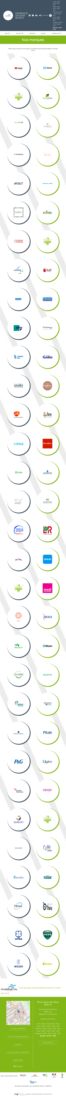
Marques (32, 33)
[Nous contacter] (33, 15)
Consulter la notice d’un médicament (18, 1052)
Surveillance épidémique (18, 1028)
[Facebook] (30, 15)
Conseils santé (56, 33)
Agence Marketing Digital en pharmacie (39, 1094)
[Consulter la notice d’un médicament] (36, 15)
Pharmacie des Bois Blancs (21, 15)
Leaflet (14, 1024)
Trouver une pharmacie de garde (18, 1036)
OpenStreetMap (20, 1024)
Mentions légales (18, 1060)
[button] (18, 1011)
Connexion (44, 15)
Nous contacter (48, 1042)
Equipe (43, 33)
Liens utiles (18, 1044)
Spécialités (19, 33)
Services (7, 33)
